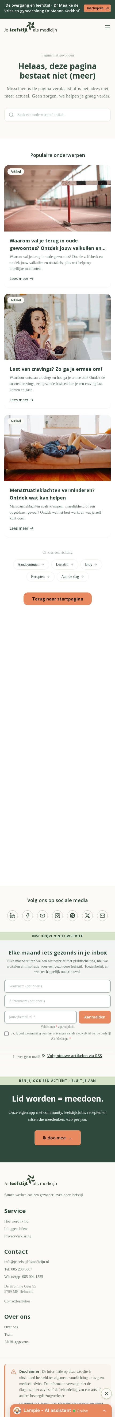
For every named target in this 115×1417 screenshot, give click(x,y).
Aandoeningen (27, 571)
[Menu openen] (107, 26)
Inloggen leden (17, 1228)
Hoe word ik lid (17, 1220)
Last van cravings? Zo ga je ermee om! (56, 376)
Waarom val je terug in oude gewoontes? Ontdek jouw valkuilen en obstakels (55, 255)
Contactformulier (19, 1300)
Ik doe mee (57, 1137)
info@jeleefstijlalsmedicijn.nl (28, 1261)
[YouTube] (42, 915)
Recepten (36, 583)
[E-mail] (102, 915)
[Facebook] (27, 915)
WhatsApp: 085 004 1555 (25, 1275)
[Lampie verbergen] (106, 1393)
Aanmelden (94, 1016)
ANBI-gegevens (17, 1341)
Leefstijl (63, 571)
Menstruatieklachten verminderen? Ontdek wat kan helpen (52, 501)
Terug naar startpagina (57, 606)
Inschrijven (97, 8)
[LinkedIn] (12, 915)
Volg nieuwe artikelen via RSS (76, 1055)
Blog (91, 571)
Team (9, 1333)
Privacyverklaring (18, 1235)
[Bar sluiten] (108, 8)
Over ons (12, 1326)
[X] (87, 915)
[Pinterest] (72, 915)
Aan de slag (71, 583)
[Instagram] (57, 915)
